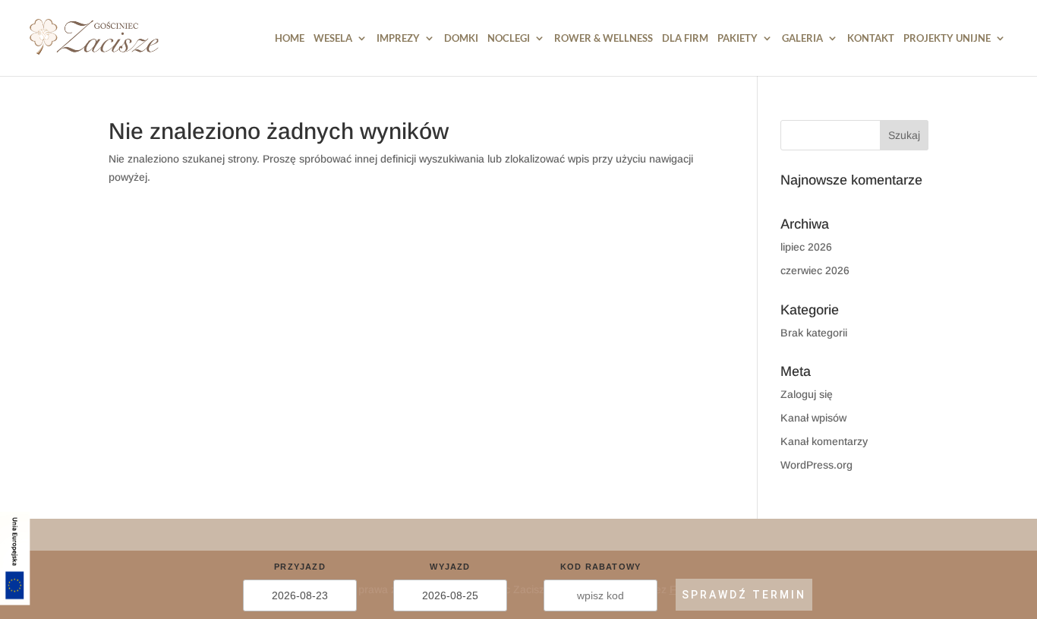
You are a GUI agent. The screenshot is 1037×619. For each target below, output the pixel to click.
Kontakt (870, 38)
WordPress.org (816, 465)
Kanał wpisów (813, 418)
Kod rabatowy (600, 566)
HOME (289, 38)
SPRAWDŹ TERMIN (744, 595)
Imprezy (398, 38)
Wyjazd (450, 566)
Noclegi (508, 38)
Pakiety (737, 38)
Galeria (802, 38)
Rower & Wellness (603, 38)
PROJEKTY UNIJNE (947, 38)
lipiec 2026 (806, 247)
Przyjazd (300, 566)
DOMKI (461, 38)
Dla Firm (685, 38)
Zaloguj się (806, 394)
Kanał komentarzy (824, 441)
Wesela (333, 38)
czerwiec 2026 (814, 270)
